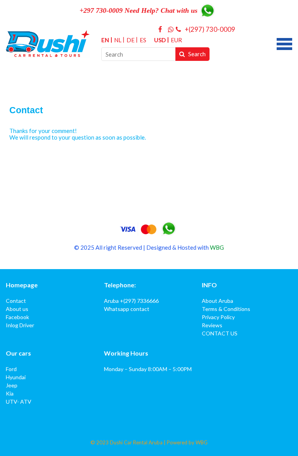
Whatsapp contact (126, 309)
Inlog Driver (20, 325)
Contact (16, 300)
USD (160, 39)
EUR (176, 39)
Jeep (11, 385)
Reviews (212, 325)
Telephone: (120, 284)
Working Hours (126, 353)
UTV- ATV (18, 401)
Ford (11, 369)
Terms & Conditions (226, 309)
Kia (10, 393)
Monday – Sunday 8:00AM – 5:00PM (148, 369)
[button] (284, 43)
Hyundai (16, 377)
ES (143, 39)
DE (130, 39)
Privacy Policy (218, 317)
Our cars (18, 353)
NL (117, 39)
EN (105, 39)
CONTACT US (219, 333)
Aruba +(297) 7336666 (131, 300)
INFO (209, 284)
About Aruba (217, 300)
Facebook (17, 317)
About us (17, 309)
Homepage (22, 284)
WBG (217, 247)
